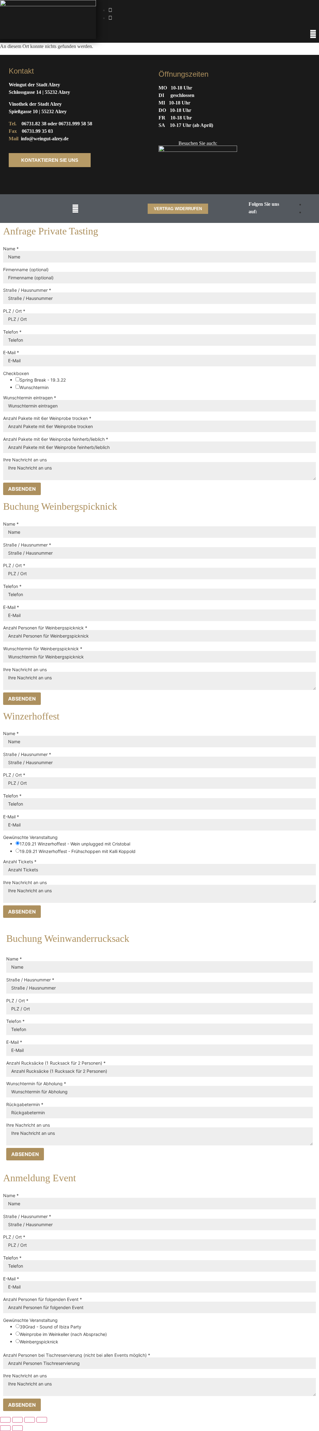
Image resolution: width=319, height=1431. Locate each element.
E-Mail (11, 352)
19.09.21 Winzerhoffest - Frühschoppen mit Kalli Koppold (78, 851)
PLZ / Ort (14, 311)
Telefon (12, 332)
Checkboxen (16, 373)
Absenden (22, 489)
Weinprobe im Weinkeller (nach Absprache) (63, 1334)
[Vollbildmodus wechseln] (17, 1420)
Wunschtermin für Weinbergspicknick (42, 649)
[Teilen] (29, 1420)
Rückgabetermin (24, 1104)
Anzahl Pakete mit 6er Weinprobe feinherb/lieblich (55, 439)
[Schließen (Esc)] (41, 1420)
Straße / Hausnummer (27, 290)
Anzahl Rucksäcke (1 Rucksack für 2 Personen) (56, 1063)
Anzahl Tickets (19, 862)
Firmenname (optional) (26, 269)
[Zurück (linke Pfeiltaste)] (5, 1428)
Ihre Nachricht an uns (25, 460)
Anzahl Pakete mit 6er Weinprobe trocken (47, 418)
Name (11, 249)
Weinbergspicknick (39, 1342)
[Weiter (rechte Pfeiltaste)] (17, 1428)
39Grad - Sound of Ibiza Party (50, 1327)
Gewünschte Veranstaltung (30, 837)
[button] (313, 34)
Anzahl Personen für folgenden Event (42, 1299)
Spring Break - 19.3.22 (43, 380)
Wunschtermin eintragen (29, 398)
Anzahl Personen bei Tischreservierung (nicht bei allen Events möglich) (76, 1355)
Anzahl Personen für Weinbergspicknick (45, 628)
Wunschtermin (34, 387)
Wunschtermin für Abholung (36, 1084)
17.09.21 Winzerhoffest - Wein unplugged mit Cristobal (75, 844)
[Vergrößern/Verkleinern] (5, 1420)
